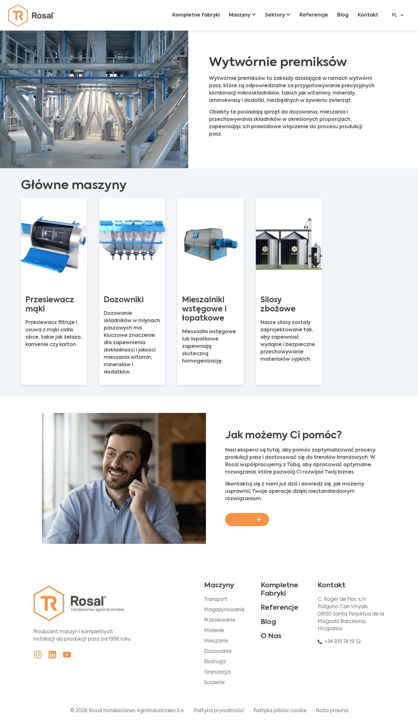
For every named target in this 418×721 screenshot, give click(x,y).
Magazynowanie (224, 610)
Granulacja (217, 672)
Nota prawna (332, 710)
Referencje (279, 607)
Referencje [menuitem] (314, 15)
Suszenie (214, 682)
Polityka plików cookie (280, 710)
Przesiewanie (219, 620)
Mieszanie (216, 641)
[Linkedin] (52, 654)
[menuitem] (242, 15)
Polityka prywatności (219, 710)
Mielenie (214, 630)
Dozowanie (218, 651)
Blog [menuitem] (343, 15)
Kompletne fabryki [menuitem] (196, 15)
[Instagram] (37, 654)
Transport (215, 599)
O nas (271, 636)
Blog (268, 622)
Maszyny (219, 585)
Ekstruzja (215, 662)
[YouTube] (67, 654)
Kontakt (331, 585)
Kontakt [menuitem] (368, 15)
